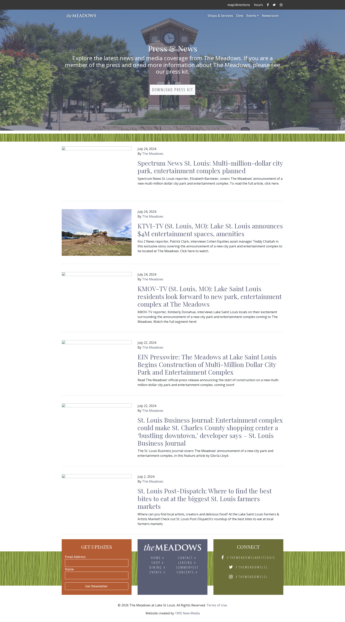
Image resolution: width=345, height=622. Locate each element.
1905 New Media (187, 613)
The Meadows (152, 153)
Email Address (75, 557)
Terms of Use (216, 605)
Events (251, 15)
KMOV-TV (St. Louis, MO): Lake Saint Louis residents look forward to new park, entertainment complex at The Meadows (210, 296)
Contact (185, 558)
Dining (156, 567)
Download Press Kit (172, 89)
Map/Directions (238, 5)
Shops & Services (220, 15)
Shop (156, 562)
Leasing (185, 562)
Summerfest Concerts (187, 569)
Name (69, 569)
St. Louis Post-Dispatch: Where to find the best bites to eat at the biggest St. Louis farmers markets (205, 498)
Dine (239, 15)
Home (156, 558)
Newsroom (270, 15)
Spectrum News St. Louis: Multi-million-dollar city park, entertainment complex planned (210, 167)
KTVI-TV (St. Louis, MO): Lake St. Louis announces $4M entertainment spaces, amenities (210, 229)
